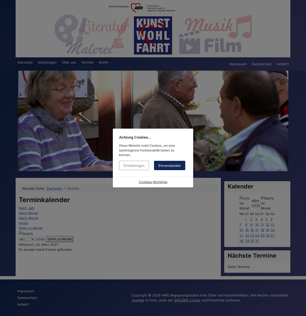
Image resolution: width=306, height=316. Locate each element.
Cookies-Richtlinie (153, 182)
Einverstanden (169, 166)
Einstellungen (134, 166)
